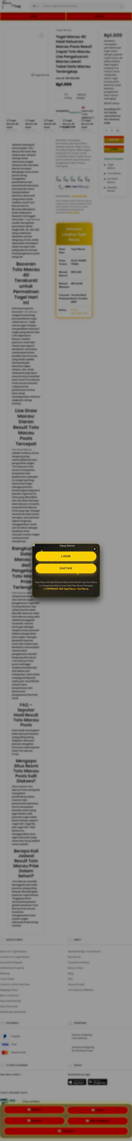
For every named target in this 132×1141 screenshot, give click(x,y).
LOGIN (66, 556)
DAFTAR (66, 568)
